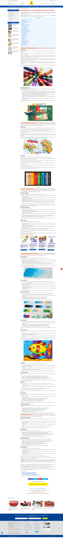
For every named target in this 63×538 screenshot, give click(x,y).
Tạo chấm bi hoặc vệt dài (25, 40)
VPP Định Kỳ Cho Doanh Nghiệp (13, 6)
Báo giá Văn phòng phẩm (12, 11)
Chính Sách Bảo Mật (27, 523)
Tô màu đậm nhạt (24, 32)
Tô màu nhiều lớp (24, 33)
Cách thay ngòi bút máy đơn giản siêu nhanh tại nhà (29, 472)
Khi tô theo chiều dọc (25, 25)
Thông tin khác (10, 18)
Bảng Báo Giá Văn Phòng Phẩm (28, 529)
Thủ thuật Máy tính (11, 19)
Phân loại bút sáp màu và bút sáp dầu (26, 22)
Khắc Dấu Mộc (37, 6)
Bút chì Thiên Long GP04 (24, 28)
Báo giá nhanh (26, 530)
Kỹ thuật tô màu (24, 43)
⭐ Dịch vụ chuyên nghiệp (37, 528)
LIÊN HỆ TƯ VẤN (45, 518)
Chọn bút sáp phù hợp (25, 44)
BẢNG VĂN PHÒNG (31, 6)
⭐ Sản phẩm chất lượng (37, 527)
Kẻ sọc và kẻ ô (24, 39)
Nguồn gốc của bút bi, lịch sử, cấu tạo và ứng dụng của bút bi (30, 475)
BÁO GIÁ (42, 6)
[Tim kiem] (48, 3)
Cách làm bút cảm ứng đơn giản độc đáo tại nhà (28, 473)
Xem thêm (9, 510)
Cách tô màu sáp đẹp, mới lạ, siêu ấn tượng (27, 31)
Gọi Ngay (22, 4)
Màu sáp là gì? (24, 20)
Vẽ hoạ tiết (23, 37)
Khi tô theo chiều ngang (25, 26)
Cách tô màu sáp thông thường (25, 24)
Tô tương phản (24, 35)
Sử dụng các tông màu (25, 34)
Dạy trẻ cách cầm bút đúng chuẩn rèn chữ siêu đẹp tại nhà (30, 474)
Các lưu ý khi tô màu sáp (24, 41)
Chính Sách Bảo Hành (27, 524)
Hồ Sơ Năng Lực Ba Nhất (37, 524)
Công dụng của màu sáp (25, 21)
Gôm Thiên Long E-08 (24, 29)
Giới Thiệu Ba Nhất (36, 523)
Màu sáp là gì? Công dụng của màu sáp (26, 19)
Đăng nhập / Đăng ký (52, 0)
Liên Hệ (53, 6)
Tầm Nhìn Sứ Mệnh (11, 15)
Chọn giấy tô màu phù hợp (25, 42)
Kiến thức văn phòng (47, 6)
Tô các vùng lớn (24, 27)
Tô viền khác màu (24, 36)
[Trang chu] (47, 0)
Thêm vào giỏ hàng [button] (33, 249)
